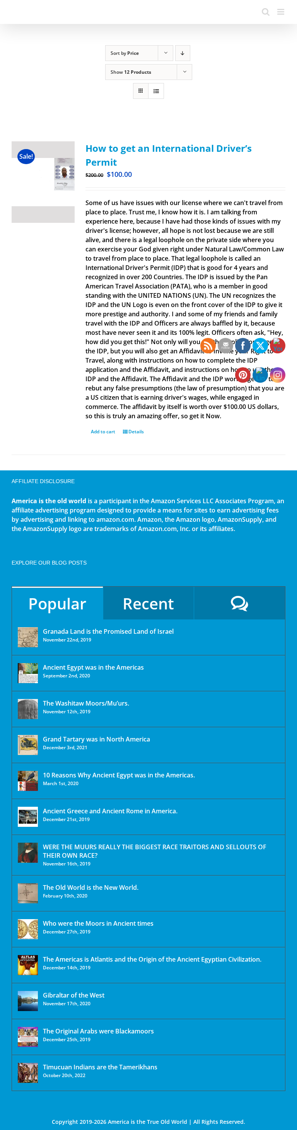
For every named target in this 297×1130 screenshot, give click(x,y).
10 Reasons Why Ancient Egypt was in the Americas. (119, 775)
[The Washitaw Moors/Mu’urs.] (28, 709)
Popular (57, 603)
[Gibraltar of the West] (28, 1001)
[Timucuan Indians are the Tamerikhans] (28, 1073)
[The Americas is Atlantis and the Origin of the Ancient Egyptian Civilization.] (28, 965)
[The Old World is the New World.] (28, 893)
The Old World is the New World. (90, 887)
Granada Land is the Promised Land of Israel (108, 631)
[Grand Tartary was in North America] (28, 745)
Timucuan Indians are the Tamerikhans (100, 1067)
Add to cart (103, 431)
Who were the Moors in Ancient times (98, 923)
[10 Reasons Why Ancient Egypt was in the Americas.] (28, 781)
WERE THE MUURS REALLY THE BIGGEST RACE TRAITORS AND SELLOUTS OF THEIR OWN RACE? (154, 851)
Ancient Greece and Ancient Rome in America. (110, 811)
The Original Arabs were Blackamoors (98, 1031)
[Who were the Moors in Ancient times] (28, 929)
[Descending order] (182, 53)
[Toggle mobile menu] (281, 12)
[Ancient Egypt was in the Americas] (28, 673)
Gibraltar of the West (73, 995)
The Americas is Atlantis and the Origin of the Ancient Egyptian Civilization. (152, 959)
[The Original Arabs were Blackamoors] (28, 1037)
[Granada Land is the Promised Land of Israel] (28, 637)
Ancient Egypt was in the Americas (93, 667)
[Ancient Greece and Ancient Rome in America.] (28, 817)
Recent (148, 603)
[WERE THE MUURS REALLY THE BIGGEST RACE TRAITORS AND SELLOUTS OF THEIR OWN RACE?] (28, 853)
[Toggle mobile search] (266, 12)
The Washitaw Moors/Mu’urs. (86, 703)
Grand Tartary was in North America (96, 739)
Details (136, 431)
